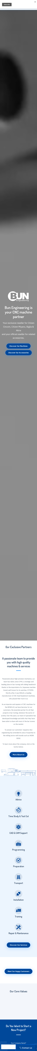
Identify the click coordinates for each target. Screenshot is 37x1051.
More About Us (18, 755)
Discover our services (18, 945)
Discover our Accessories (18, 353)
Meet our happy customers (18, 971)
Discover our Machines (18, 346)
